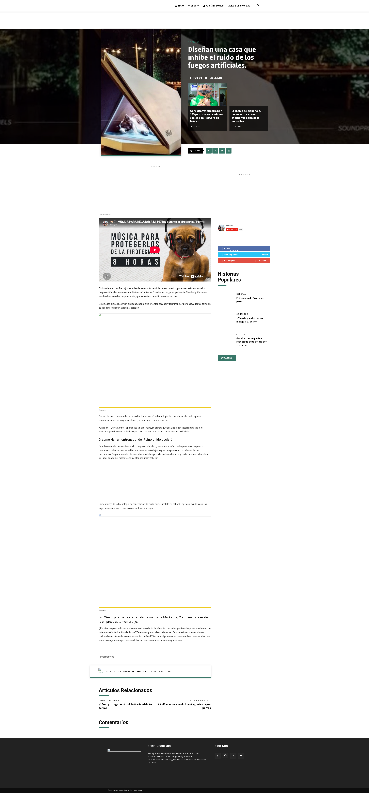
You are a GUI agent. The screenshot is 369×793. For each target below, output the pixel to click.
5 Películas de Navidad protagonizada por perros (184, 706)
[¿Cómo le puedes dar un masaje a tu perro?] (226, 320)
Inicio (180, 5)
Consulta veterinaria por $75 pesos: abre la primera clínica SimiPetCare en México (207, 116)
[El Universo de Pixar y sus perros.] (226, 300)
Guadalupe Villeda (134, 671)
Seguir (265, 255)
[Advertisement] (184, 21)
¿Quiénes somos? (214, 5)
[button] (258, 6)
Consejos (242, 314)
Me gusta (234, 250)
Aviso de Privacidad (239, 5)
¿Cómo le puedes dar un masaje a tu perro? (249, 319)
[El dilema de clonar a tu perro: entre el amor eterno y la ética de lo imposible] (248, 94)
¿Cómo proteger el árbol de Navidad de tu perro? (125, 706)
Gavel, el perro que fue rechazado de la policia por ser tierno (251, 342)
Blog (193, 5)
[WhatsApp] (228, 151)
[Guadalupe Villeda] (102, 671)
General (241, 294)
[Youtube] (241, 756)
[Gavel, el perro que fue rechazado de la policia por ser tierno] (226, 340)
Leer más (195, 127)
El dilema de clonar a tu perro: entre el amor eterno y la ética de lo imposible (246, 116)
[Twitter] (215, 151)
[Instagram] (225, 755)
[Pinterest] (222, 151)
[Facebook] (209, 151)
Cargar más (226, 358)
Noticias (194, 42)
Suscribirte (263, 261)
